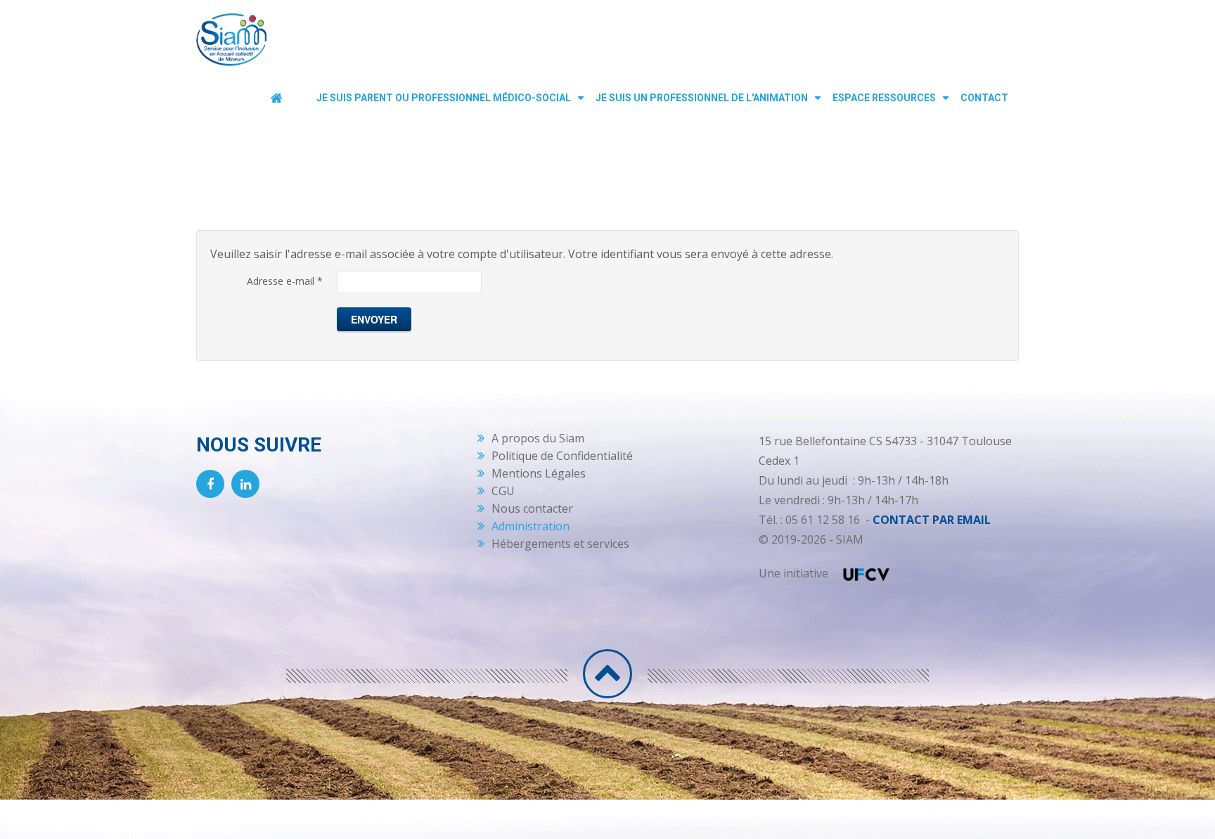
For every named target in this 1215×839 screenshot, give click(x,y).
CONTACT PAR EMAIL (932, 519)
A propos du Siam (537, 438)
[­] (607, 673)
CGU (503, 491)
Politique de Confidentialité (562, 455)
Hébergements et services (560, 543)
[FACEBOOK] (210, 484)
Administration (530, 526)
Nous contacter (532, 508)
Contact (984, 97)
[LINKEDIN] (245, 484)
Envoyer (374, 319)
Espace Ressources (884, 97)
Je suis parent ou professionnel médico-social (443, 97)
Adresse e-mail (285, 281)
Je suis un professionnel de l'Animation (702, 97)
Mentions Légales (538, 473)
